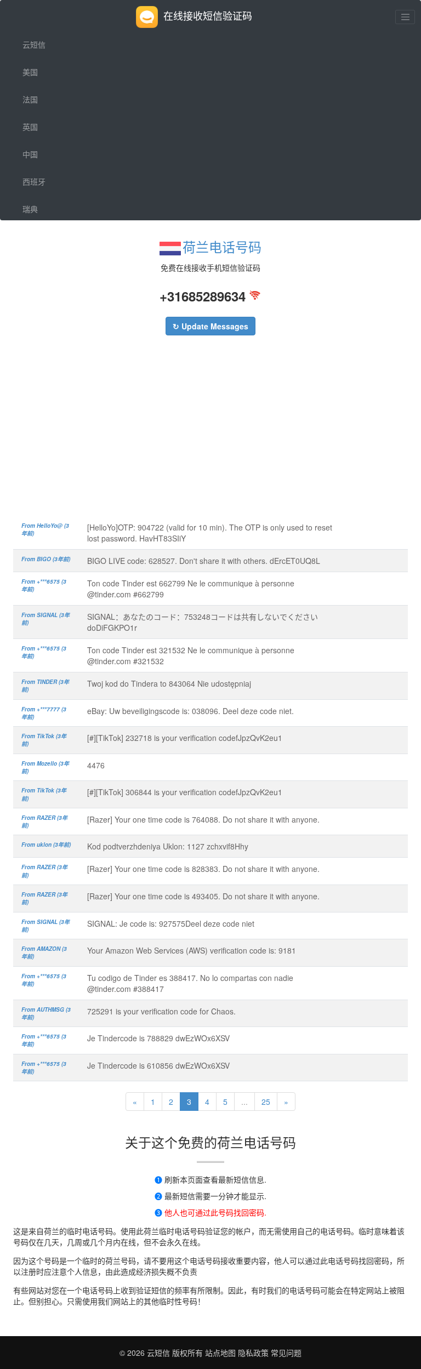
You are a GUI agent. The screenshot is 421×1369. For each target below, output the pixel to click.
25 (265, 1101)
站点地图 (220, 1352)
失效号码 (37, 263)
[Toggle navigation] (405, 17)
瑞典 (30, 208)
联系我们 (37, 291)
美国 (30, 71)
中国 (30, 154)
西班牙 (33, 181)
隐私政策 (252, 1352)
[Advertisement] (210, 434)
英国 (30, 126)
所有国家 (37, 236)
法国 (30, 99)
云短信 (33, 44)
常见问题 (286, 1352)
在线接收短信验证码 (207, 15)
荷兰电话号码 (222, 246)
